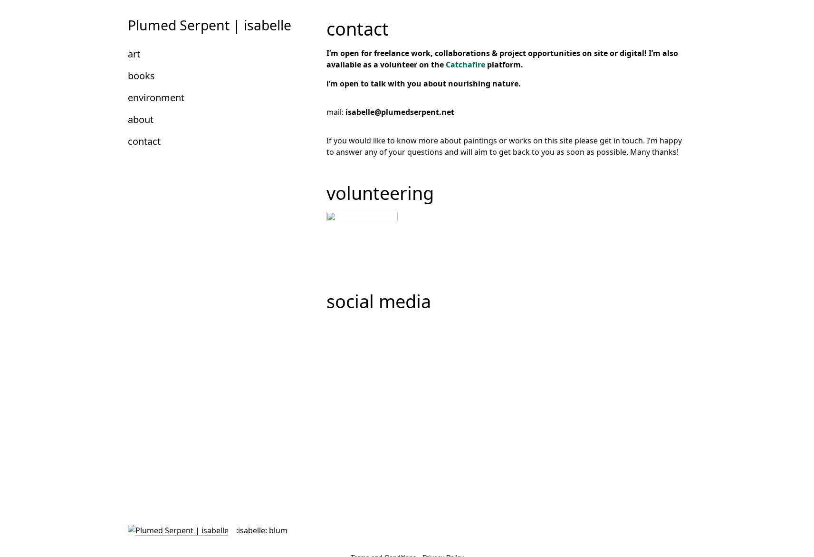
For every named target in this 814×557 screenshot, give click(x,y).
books (141, 75)
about (140, 119)
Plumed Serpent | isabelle (209, 25)
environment (156, 97)
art (134, 53)
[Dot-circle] (338, 332)
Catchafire (465, 64)
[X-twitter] (364, 332)
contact (144, 141)
